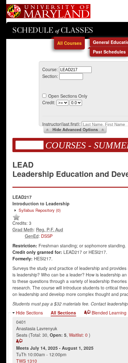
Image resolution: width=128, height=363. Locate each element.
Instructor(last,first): (61, 124)
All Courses (69, 43)
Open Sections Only (67, 96)
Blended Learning (108, 313)
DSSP (47, 236)
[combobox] (75, 69)
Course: (50, 69)
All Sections (63, 313)
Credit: (48, 102)
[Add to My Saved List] (16, 219)
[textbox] (75, 69)
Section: (50, 76)
